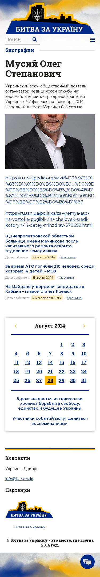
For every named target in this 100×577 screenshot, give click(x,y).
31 (83, 380)
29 (61, 380)
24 (84, 371)
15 (61, 362)
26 (27, 380)
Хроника (68, 257)
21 (50, 371)
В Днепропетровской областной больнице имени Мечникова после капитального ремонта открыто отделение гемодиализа (41, 243)
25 (16, 380)
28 (50, 380)
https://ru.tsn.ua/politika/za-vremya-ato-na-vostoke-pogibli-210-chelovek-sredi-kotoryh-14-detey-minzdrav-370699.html (49, 219)
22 (62, 371)
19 (27, 371)
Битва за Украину (29, 527)
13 (39, 362)
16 (72, 362)
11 (16, 362)
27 (39, 380)
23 (72, 371)
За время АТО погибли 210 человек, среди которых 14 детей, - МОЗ (49, 269)
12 (27, 362)
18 (16, 371)
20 (39, 371)
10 (83, 353)
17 (83, 362)
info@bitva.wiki (19, 478)
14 (50, 362)
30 (72, 380)
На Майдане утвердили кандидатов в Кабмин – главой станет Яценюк (44, 289)
